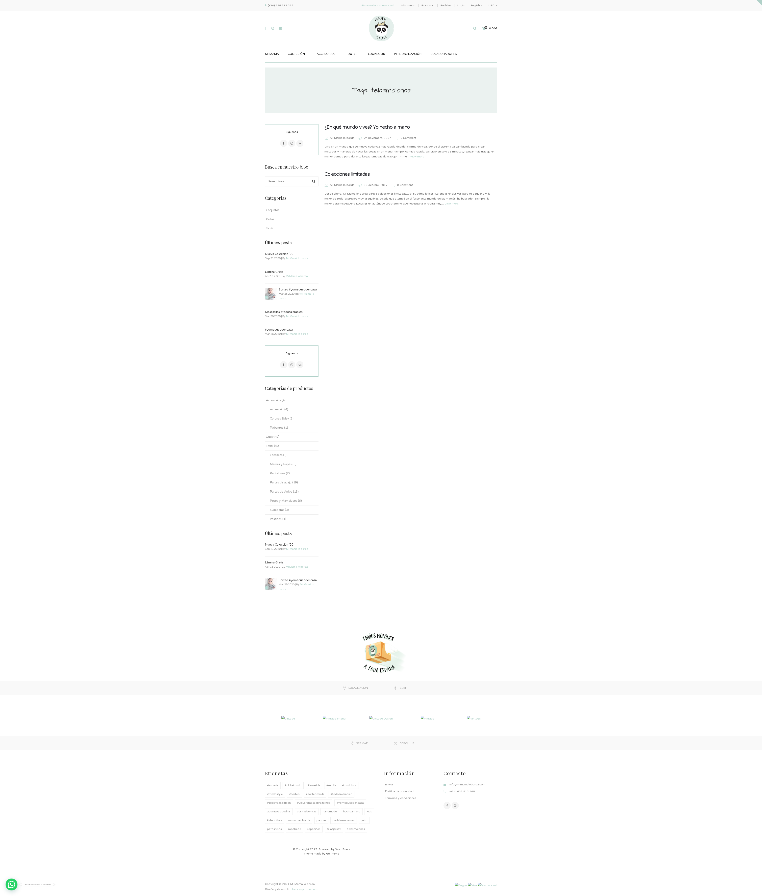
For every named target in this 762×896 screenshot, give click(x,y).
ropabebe (294, 829)
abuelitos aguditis (279, 811)
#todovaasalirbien (279, 802)
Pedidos (445, 5)
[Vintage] (288, 718)
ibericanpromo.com (304, 889)
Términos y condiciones (400, 798)
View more (417, 156)
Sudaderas (277, 510)
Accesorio (277, 409)
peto (364, 820)
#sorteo (294, 794)
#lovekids (314, 785)
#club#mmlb (293, 785)
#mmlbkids (349, 785)
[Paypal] (461, 885)
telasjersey (334, 829)
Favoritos (427, 5)
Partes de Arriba (281, 491)
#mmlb (331, 785)
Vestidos (276, 519)
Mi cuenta (408, 5)
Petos (270, 219)
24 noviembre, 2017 (378, 138)
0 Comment (408, 138)
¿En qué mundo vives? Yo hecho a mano (367, 127)
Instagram (291, 143)
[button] (11, 884)
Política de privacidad (399, 791)
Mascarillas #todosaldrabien (284, 312)
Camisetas (277, 455)
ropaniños (313, 829)
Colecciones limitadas (347, 174)
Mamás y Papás (281, 464)
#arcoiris (272, 785)
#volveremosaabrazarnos (313, 802)
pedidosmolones (344, 820)
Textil (269, 228)
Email (299, 143)
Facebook (283, 143)
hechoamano (351, 811)
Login (461, 5)
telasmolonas (356, 829)
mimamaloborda (299, 820)
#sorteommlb (315, 794)
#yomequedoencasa (279, 329)
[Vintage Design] (381, 718)
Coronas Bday (279, 418)
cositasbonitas (306, 811)
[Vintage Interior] (334, 718)
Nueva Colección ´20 (279, 254)
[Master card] (487, 885)
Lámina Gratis (274, 272)
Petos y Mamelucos (283, 500)
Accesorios (273, 400)
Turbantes (276, 427)
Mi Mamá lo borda (297, 258)
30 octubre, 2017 (376, 185)
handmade (330, 811)
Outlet (270, 437)
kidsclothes (274, 820)
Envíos (389, 784)
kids (369, 811)
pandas (321, 820)
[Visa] (472, 885)
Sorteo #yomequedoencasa (298, 289)
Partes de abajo (281, 482)
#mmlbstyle (275, 794)
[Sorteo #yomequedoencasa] (271, 294)
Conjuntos (272, 210)
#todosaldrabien (341, 794)
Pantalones (277, 473)
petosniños (274, 829)
